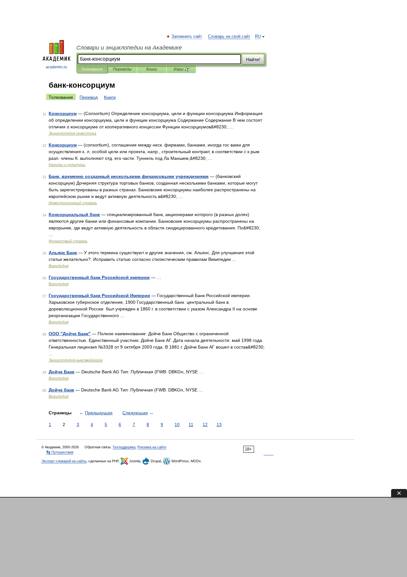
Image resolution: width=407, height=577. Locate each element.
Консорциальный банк (74, 214)
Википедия (58, 266)
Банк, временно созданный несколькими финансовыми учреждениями (129, 176)
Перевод (88, 97)
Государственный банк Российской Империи (99, 295)
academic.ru (56, 67)
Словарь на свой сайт (229, 36)
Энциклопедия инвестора (72, 133)
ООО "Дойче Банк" (70, 333)
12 (205, 424)
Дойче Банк (61, 371)
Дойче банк (61, 389)
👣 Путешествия (59, 452)
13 (219, 424)
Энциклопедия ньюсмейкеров (75, 360)
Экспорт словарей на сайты (63, 461)
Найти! (253, 59)
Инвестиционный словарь (73, 203)
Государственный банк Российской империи (99, 277)
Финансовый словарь (68, 241)
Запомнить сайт (187, 36)
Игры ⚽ (181, 69)
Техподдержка (124, 447)
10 (177, 424)
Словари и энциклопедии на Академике (129, 47)
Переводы (122, 69)
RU (258, 36)
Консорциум (63, 113)
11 (191, 424)
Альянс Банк (63, 252)
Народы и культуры (67, 165)
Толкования (91, 69)
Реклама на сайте (151, 447)
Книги (151, 69)
